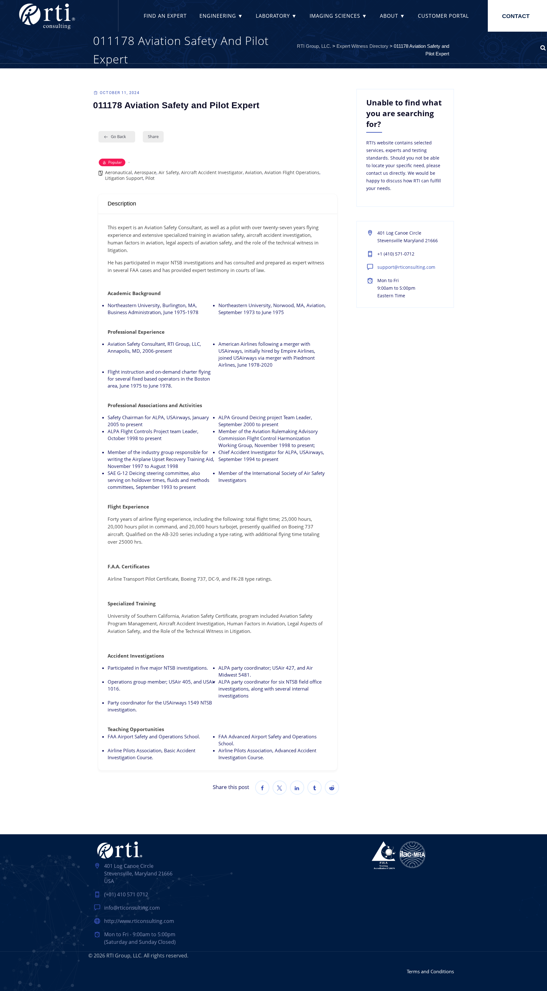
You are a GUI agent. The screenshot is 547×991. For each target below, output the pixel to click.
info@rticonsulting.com (132, 907)
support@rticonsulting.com (406, 267)
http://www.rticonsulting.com (139, 921)
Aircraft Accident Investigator (212, 172)
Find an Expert (165, 15)
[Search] (543, 47)
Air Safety (169, 172)
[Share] (262, 787)
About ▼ (392, 15)
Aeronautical (118, 172)
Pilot (149, 178)
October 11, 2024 (119, 93)
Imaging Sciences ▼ (338, 15)
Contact (516, 16)
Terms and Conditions (430, 971)
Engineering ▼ (221, 15)
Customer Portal (443, 15)
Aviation (253, 172)
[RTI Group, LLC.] (46, 16)
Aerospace (145, 172)
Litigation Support (124, 178)
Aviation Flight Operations (291, 172)
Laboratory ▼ (276, 15)
